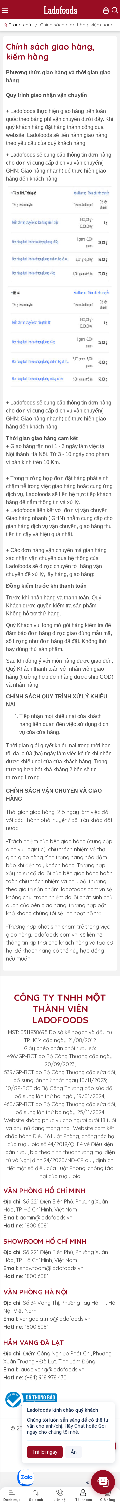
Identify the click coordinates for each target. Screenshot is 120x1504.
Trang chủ (19, 25)
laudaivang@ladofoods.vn (52, 1369)
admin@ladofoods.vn (46, 1217)
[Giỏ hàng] (106, 10)
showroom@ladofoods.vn (51, 1268)
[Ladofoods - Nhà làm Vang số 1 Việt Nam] (60, 9)
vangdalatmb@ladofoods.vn (55, 1318)
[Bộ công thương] (30, 1399)
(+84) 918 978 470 (46, 1377)
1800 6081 (37, 1225)
